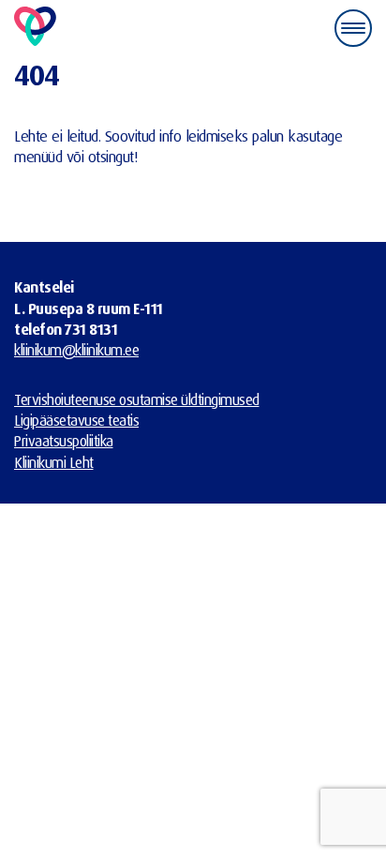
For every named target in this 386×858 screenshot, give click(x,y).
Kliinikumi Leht (54, 462)
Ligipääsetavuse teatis (76, 420)
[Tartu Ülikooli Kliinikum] (35, 28)
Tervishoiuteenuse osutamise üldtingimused (137, 399)
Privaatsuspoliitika (63, 440)
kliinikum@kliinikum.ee (76, 349)
